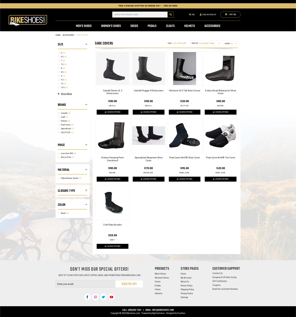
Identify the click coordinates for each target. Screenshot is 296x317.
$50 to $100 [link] (67, 157)
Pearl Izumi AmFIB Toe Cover (220, 157)
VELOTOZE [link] (67, 132)
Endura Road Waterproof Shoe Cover (220, 92)
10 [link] (63, 84)
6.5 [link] (63, 57)
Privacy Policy (187, 293)
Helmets (158, 293)
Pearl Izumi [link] (67, 125)
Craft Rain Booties (112, 225)
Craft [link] (64, 117)
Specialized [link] (67, 129)
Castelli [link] (65, 113)
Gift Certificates (219, 281)
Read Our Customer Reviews (225, 289)
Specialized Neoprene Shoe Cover (148, 159)
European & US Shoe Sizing (224, 277)
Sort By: (195, 43)
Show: (227, 44)
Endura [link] (65, 121)
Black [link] (65, 213)
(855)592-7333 (134, 310)
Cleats (158, 289)
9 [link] (63, 76)
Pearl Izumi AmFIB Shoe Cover (184, 157)
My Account (186, 277)
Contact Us (217, 273)
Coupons (216, 285)
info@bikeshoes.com (163, 310)
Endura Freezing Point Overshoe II (112, 159)
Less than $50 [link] (68, 153)
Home (183, 273)
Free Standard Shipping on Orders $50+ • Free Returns (148, 6)
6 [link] (63, 53)
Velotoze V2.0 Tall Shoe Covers (184, 90)
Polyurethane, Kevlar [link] (71, 178)
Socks (157, 281)
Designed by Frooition (175, 313)
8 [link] (63, 68)
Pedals (158, 285)
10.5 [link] (64, 87)
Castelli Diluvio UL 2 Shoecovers (112, 92)
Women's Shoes (162, 277)
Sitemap (184, 297)
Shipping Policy (187, 289)
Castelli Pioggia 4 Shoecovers (148, 90)
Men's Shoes (160, 273)
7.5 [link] (63, 64)
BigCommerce (158, 313)
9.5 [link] (63, 80)
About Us (185, 281)
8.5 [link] (63, 72)
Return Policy (186, 285)
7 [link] (63, 60)
